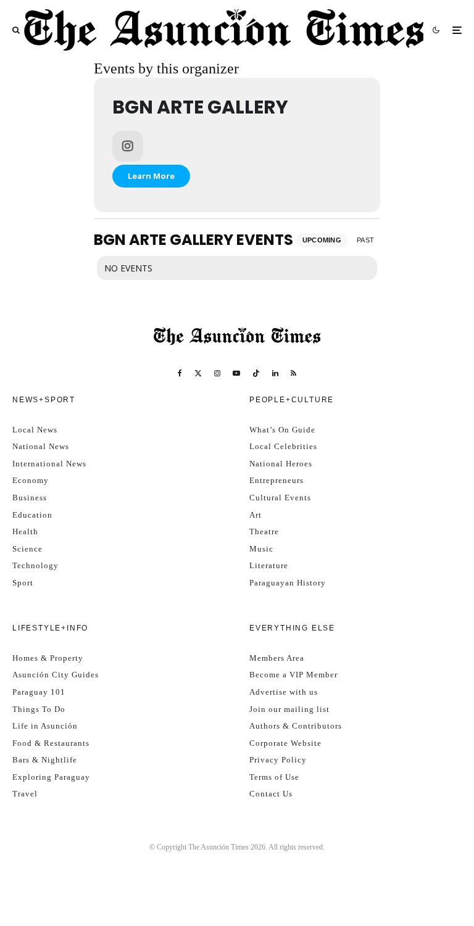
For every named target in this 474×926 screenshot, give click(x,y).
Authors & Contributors (295, 725)
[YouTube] (236, 373)
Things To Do (38, 709)
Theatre (264, 531)
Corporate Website (285, 743)
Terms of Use (274, 777)
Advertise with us (283, 692)
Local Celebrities (283, 446)
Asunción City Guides (55, 674)
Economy (30, 480)
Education (32, 514)
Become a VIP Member (293, 674)
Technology (35, 565)
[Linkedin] (275, 373)
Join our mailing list (289, 709)
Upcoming (322, 240)
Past (365, 240)
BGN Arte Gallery (200, 107)
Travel (25, 793)
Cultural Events (280, 497)
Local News (34, 429)
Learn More (151, 175)
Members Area (276, 658)
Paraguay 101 (38, 692)
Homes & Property (47, 658)
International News (49, 463)
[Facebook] (180, 373)
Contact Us (271, 793)
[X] (198, 373)
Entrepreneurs (276, 480)
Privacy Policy (278, 759)
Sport (22, 582)
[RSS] (293, 373)
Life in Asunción (45, 725)
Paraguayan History (287, 582)
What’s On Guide (282, 429)
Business (29, 497)
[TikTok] (256, 373)
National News (40, 446)
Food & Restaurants (50, 743)
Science (27, 548)
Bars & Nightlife (44, 759)
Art (255, 514)
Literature (268, 565)
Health (25, 531)
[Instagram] (217, 373)
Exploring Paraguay (51, 777)
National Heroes (280, 463)
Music (261, 548)
